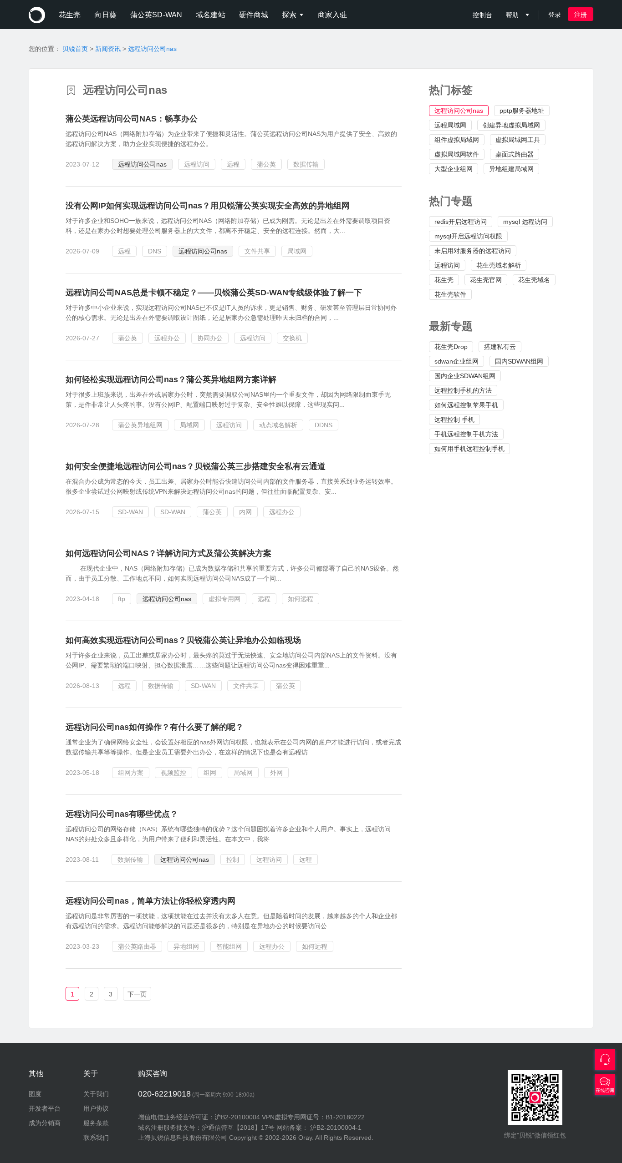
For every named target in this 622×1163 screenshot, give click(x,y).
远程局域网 (450, 125)
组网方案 (130, 772)
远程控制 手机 (454, 419)
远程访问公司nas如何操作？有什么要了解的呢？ (155, 727)
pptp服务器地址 (522, 110)
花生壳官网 (486, 279)
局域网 (296, 251)
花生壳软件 (450, 294)
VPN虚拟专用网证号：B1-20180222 (313, 1117)
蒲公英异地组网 (140, 425)
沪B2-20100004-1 (336, 1127)
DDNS (323, 425)
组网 (210, 772)
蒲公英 (266, 164)
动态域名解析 (278, 425)
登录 (554, 14)
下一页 (137, 994)
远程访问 (447, 265)
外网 (276, 772)
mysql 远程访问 (525, 221)
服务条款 (96, 1123)
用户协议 (96, 1108)
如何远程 (300, 598)
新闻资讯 (108, 48)
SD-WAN (130, 512)
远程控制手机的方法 (463, 390)
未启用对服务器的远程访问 (472, 250)
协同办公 (210, 338)
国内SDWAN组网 (519, 361)
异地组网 (186, 946)
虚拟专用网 (224, 598)
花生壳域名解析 (498, 265)
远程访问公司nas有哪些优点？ (122, 814)
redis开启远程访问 (460, 221)
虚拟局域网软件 (456, 154)
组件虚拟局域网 (456, 139)
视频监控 (173, 772)
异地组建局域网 (511, 168)
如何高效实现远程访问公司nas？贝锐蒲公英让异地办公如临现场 (183, 640)
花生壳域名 (534, 279)
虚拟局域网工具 (517, 139)
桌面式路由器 (514, 154)
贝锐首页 (75, 48)
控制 (232, 859)
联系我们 (96, 1137)
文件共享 (257, 251)
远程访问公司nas (152, 48)
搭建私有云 (500, 346)
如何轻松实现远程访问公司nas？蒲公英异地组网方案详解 (171, 379)
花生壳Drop (451, 346)
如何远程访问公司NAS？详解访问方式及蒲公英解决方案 (168, 553)
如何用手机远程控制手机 (469, 448)
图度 (35, 1093)
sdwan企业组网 (456, 361)
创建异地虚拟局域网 (511, 125)
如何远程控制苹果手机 (466, 405)
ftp (121, 598)
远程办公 (167, 338)
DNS (154, 251)
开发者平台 (45, 1108)
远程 (233, 164)
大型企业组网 (453, 168)
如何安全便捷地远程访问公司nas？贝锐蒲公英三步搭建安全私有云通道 (196, 466)
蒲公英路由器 (137, 946)
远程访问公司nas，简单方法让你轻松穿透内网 (150, 900)
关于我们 (96, 1093)
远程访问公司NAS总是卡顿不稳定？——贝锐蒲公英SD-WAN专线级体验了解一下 (214, 292)
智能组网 (229, 946)
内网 (245, 512)
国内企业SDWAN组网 (464, 375)
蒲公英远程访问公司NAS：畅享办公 (132, 118)
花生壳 (444, 279)
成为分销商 (45, 1123)
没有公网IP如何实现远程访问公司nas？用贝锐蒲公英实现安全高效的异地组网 (208, 205)
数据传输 (306, 164)
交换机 (292, 338)
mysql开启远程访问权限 (468, 236)
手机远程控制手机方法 (466, 434)
